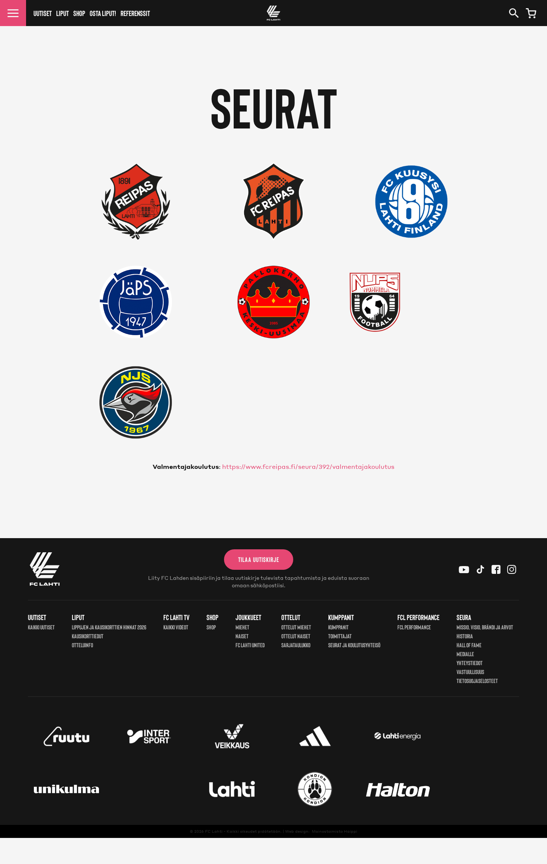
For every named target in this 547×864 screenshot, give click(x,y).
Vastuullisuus (470, 671)
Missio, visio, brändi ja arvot (485, 626)
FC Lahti (214, 831)
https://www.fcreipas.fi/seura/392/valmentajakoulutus (308, 466)
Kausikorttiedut (87, 635)
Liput (62, 13)
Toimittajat (340, 635)
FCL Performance (414, 626)
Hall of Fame (469, 644)
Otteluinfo (82, 644)
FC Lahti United (250, 644)
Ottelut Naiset (295, 635)
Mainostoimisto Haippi (334, 831)
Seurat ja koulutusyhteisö (354, 644)
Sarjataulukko (295, 644)
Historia (465, 635)
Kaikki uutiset (41, 626)
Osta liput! (103, 13)
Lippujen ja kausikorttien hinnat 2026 (109, 626)
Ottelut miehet (296, 626)
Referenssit (135, 13)
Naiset (242, 635)
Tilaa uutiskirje (258, 559)
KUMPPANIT (338, 626)
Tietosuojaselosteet (477, 680)
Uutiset (42, 13)
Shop (79, 13)
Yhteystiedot (470, 662)
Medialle (465, 653)
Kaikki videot (175, 626)
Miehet (242, 626)
